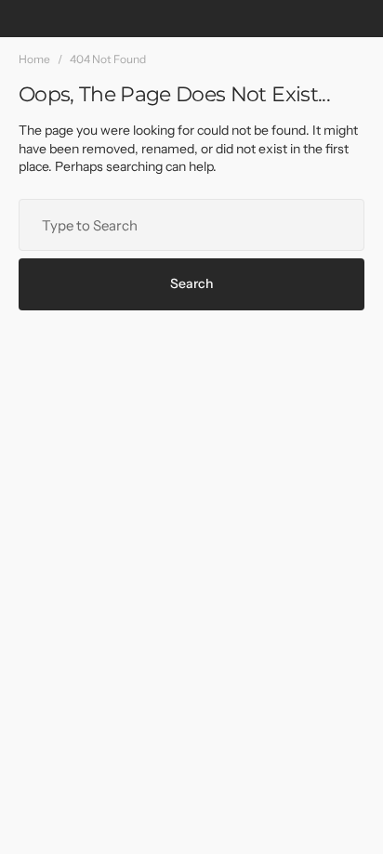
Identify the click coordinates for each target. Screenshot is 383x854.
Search (191, 283)
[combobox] (191, 225)
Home (34, 59)
